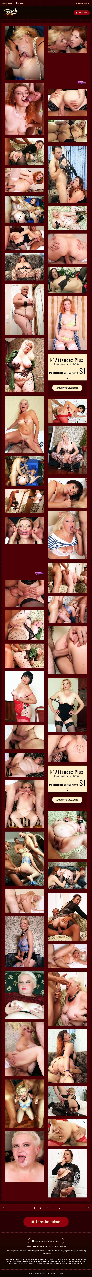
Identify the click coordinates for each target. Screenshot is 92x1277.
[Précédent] (4, 1208)
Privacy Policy (46, 1253)
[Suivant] (88, 1208)
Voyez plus (63, 1246)
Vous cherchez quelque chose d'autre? (47, 1241)
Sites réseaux (8, 3)
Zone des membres (83, 3)
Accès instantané (82, 12)
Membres (35, 1246)
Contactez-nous (40, 1251)
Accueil (29, 1246)
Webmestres (31, 1251)
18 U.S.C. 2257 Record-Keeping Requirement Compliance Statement (66, 1251)
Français (20, 3)
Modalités (10, 1251)
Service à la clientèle (20, 1251)
